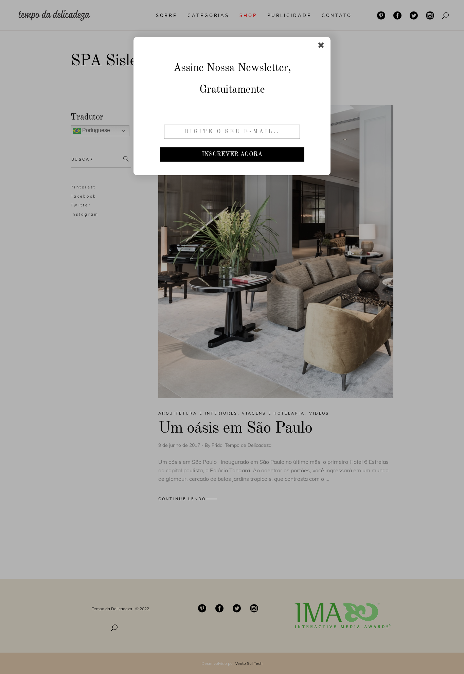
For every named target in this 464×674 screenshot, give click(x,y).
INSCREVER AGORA (232, 154)
